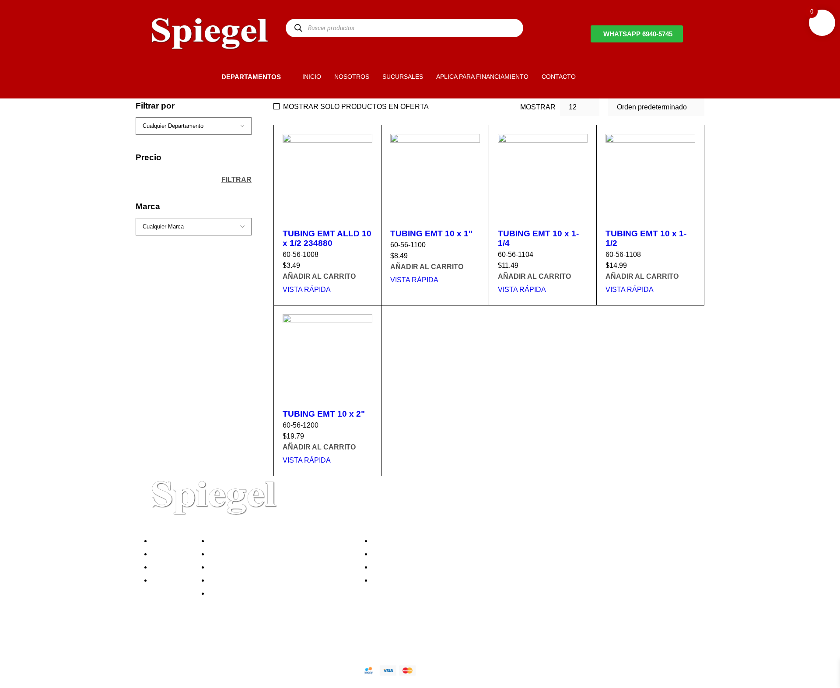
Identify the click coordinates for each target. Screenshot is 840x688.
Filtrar (236, 179)
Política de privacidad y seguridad (263, 540)
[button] (207, 76)
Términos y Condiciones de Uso (261, 580)
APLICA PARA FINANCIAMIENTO (482, 76)
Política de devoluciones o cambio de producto (283, 554)
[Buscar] (298, 28)
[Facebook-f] (155, 639)
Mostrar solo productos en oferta (356, 106)
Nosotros (168, 540)
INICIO (311, 76)
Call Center (229, 593)
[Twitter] (179, 639)
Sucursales (171, 554)
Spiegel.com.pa (216, 669)
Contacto (168, 580)
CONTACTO (559, 76)
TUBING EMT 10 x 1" (431, 233)
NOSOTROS (351, 76)
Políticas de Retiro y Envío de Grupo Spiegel (280, 567)
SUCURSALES (402, 76)
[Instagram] (203, 639)
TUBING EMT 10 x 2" (324, 413)
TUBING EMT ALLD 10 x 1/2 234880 (327, 238)
